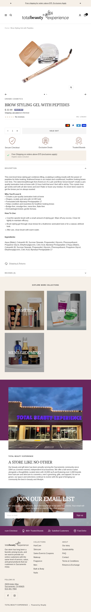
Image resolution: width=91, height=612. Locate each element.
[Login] (80, 15)
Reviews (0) (10, 273)
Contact (65, 557)
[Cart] (85, 15)
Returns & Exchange (71, 565)
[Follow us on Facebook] (8, 595)
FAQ (64, 553)
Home (7, 28)
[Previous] (6, 94)
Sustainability (68, 549)
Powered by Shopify (38, 605)
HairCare (37, 546)
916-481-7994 (11, 589)
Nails (36, 573)
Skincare (37, 549)
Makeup (37, 557)
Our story (66, 546)
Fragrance (38, 561)
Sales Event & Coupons (44, 553)
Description (11, 168)
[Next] (85, 94)
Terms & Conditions (70, 561)
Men (35, 565)
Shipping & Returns (17, 264)
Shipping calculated (12, 113)
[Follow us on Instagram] (14, 595)
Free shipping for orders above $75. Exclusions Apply (45, 3)
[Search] (11, 15)
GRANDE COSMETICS (14, 99)
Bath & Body (39, 569)
